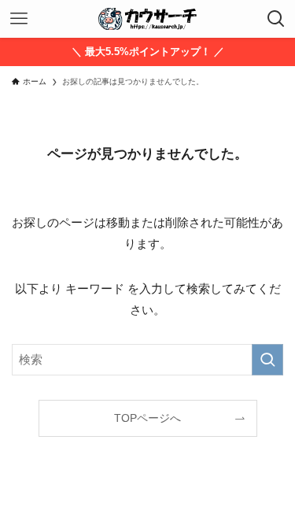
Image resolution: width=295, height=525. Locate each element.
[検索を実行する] (267, 359)
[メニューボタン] (19, 19)
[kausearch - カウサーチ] (147, 19)
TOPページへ (147, 418)
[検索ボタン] (276, 19)
